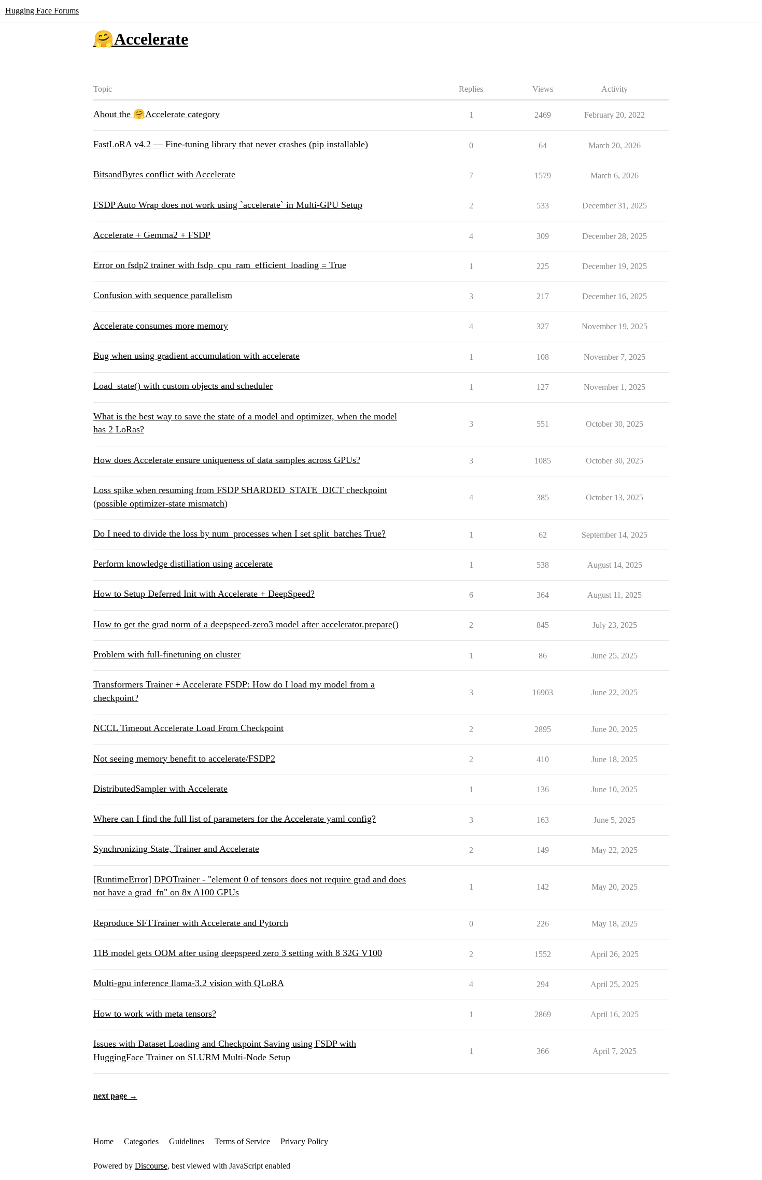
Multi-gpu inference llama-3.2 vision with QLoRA (188, 983)
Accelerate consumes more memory (160, 325)
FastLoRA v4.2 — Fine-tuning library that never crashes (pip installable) (230, 144)
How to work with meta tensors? (154, 1013)
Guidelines (186, 1141)
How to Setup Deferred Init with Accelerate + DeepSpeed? (204, 593)
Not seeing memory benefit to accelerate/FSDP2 (184, 758)
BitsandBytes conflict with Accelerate (164, 174)
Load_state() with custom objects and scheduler (183, 386)
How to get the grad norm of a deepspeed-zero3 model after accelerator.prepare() (246, 624)
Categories (141, 1141)
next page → (115, 1095)
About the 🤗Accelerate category (156, 114)
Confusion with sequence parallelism (162, 295)
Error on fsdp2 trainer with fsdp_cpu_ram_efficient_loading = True (219, 265)
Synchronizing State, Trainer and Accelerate (176, 849)
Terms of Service (242, 1141)
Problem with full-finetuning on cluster (167, 654)
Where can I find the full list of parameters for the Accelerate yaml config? (234, 818)
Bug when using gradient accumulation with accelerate (196, 355)
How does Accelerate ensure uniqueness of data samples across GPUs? (226, 460)
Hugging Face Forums (42, 10)
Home (103, 1141)
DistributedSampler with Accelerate (160, 788)
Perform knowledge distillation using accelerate (183, 563)
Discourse (151, 1165)
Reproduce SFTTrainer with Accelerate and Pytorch (190, 923)
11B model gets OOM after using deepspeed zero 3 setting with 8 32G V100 (237, 953)
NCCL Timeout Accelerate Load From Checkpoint (188, 728)
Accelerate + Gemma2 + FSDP (151, 235)
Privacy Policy (304, 1141)
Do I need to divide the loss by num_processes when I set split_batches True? (239, 533)
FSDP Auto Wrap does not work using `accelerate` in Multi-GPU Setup (227, 205)
